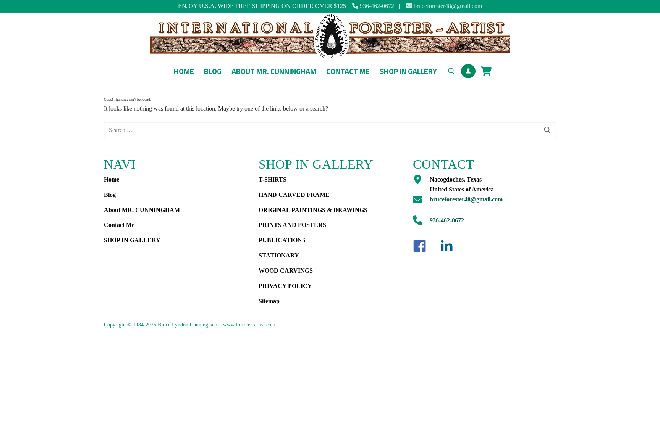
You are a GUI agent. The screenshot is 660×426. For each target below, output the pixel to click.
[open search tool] (451, 71)
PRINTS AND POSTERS (292, 225)
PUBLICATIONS (282, 240)
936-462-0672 (376, 6)
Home (111, 179)
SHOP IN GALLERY (132, 240)
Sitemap (269, 301)
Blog (110, 194)
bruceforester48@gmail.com (447, 6)
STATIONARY (279, 255)
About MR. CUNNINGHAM (142, 210)
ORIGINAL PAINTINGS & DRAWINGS (313, 210)
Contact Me (119, 225)
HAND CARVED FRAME (294, 194)
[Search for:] (330, 130)
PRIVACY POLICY (285, 286)
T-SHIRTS (272, 179)
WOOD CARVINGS (286, 270)
